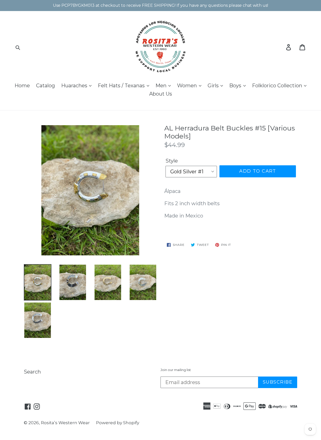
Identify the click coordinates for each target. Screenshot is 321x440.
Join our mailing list (175, 370)
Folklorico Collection (277, 86)
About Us (160, 94)
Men (161, 86)
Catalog (45, 86)
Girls (214, 86)
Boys (236, 86)
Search (32, 372)
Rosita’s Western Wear (65, 422)
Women (187, 86)
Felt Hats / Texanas (122, 86)
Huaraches (75, 86)
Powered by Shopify (117, 422)
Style (172, 161)
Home (22, 86)
